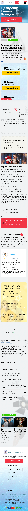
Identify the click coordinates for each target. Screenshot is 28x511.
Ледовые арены (13, 476)
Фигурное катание (16, 452)
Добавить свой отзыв (8, 246)
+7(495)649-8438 (14, 497)
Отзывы (10, 483)
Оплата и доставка (14, 469)
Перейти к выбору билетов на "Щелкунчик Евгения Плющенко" (14, 223)
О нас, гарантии (13, 487)
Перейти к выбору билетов (11, 20)
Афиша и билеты (13, 466)
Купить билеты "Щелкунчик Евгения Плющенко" (11, 331)
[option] (14, 210)
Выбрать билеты (15, 461)
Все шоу (10, 480)
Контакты (11, 490)
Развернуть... (5, 202)
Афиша (11, 2)
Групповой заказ (13, 473)
